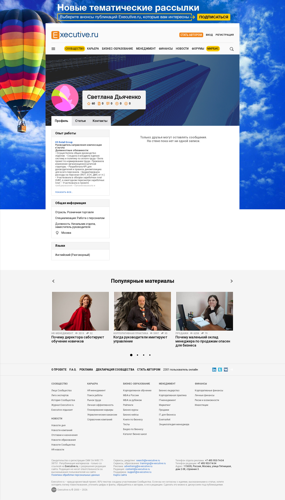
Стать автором (191, 34)
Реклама (86, 369)
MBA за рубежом (132, 400)
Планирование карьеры (100, 410)
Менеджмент (146, 48)
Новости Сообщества (63, 444)
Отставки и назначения (64, 435)
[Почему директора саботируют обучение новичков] (80, 311)
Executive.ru (71, 466)
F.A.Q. (73, 369)
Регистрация (225, 34)
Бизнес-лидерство (169, 390)
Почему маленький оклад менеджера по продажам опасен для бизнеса (202, 341)
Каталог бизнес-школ (135, 434)
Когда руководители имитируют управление (140, 339)
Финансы (166, 48)
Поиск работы (95, 395)
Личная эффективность (100, 405)
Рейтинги (128, 405)
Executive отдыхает (62, 410)
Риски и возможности (207, 400)
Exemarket (164, 419)
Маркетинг (165, 405)
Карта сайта (120, 475)
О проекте (58, 369)
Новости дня (58, 425)
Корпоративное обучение (137, 390)
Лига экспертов (60, 395)
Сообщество (74, 48)
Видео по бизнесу (133, 429)
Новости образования (63, 440)
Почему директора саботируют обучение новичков (77, 339)
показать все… (64, 192)
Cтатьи (80, 121)
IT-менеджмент (167, 400)
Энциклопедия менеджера (174, 424)
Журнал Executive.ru (62, 405)
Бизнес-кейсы (131, 414)
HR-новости (57, 449)
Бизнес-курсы (130, 410)
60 (93, 103)
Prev (53, 281)
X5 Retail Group (64, 142)
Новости (182, 48)
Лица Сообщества (61, 390)
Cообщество (59, 383)
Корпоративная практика (130, 333)
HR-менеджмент (62, 333)
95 (166, 333)
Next (232, 281)
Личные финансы (204, 395)
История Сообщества (63, 400)
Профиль (61, 121)
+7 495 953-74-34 (214, 460)
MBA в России (131, 395)
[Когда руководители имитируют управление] (142, 311)
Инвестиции (201, 405)
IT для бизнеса (167, 414)
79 (206, 333)
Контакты (100, 121)
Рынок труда (94, 400)
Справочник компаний (99, 419)
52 (91, 333)
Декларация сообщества (115, 369)
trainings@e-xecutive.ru (153, 463)
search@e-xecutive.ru (148, 460)
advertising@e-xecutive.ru (138, 466)
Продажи (181, 333)
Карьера (93, 48)
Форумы (198, 48)
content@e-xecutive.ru (137, 469)
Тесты (126, 424)
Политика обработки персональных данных (75, 475)
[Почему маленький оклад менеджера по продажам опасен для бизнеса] (204, 311)
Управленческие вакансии (102, 414)
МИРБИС (213, 48)
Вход (209, 34)
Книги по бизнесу (133, 419)
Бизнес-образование (117, 48)
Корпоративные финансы (209, 390)
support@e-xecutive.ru (139, 472)
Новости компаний (61, 430)
